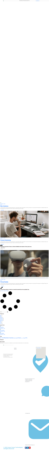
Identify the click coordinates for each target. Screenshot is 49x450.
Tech (1, 204)
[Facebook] (26, 448)
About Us (22, 0)
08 (7, 290)
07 (6, 290)
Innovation (1, 319)
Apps (0, 315)
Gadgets (1, 317)
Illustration (1, 318)
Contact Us (28, 0)
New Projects (2, 333)
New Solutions (4, 206)
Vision (1, 323)
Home (20, 0)
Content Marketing (5, 240)
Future (19, 337)
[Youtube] (30, 448)
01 (1, 290)
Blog (0, 316)
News (1, 321)
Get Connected (2, 330)
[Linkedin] (28, 448)
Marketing (1, 320)
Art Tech (2, 337)
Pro (26, 337)
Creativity (11, 337)
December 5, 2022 (2, 203)
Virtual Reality (4, 282)
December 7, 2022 (2, 328)
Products (25, 0)
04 (4, 290)
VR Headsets (2, 327)
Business (6, 337)
